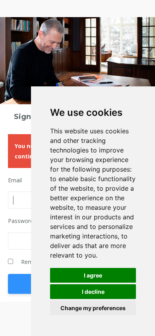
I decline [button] (93, 291)
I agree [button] (93, 275)
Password (20, 221)
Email (15, 180)
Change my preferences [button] (93, 308)
